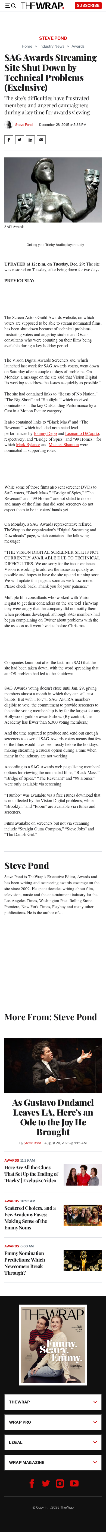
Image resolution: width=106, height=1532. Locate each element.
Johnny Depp (45, 433)
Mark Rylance (28, 444)
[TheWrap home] (42, 5)
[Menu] (10, 5)
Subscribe (88, 5)
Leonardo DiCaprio (82, 433)
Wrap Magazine (27, 1462)
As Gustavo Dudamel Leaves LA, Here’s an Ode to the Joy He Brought (53, 1117)
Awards (78, 46)
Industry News (51, 46)
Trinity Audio (55, 245)
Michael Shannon (64, 444)
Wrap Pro (20, 1422)
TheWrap (19, 1402)
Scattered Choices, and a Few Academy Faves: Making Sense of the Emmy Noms (29, 1218)
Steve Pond (24, 125)
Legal (16, 1442)
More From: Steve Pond (50, 1016)
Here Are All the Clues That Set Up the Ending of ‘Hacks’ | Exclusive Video (31, 1174)
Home (27, 46)
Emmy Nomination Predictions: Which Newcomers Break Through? (24, 1263)
